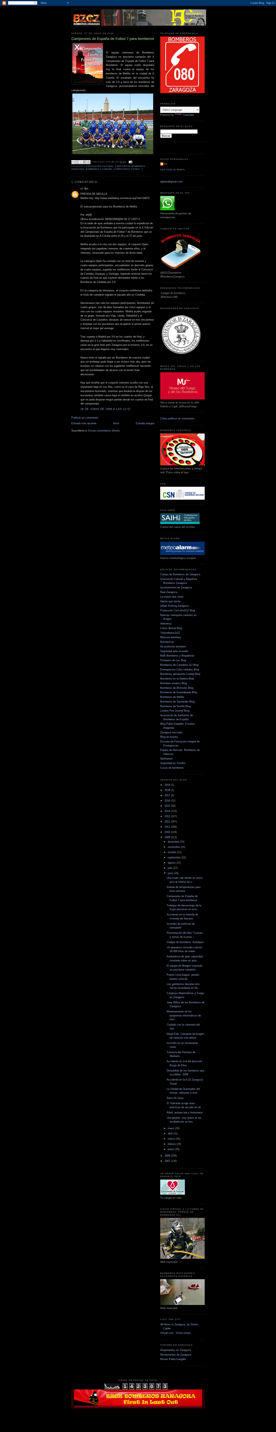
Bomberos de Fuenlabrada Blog (178, 692)
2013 (167, 816)
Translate (188, 114)
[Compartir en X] (81, 162)
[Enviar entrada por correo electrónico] (130, 162)
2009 (167, 837)
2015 (167, 805)
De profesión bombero (173, 646)
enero (171, 1149)
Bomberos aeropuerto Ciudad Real (180, 673)
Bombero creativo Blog (173, 683)
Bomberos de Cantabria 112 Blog (179, 664)
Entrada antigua (145, 423)
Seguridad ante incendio (174, 651)
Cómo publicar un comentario (177, 418)
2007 (167, 1160)
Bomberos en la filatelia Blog (177, 678)
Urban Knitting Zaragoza (174, 605)
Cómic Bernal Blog (171, 628)
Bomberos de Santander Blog (177, 701)
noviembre (174, 846)
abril (170, 1133)
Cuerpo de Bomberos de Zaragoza (180, 574)
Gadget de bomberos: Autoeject (185, 942)
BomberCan (167, 641)
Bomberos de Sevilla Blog (175, 706)
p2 (81, 188)
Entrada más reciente (83, 423)
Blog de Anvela (169, 736)
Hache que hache (170, 601)
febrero (172, 1143)
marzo (172, 1138)
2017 (167, 795)
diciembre (174, 841)
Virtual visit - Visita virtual (175, 1332)
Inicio (116, 423)
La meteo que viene (171, 596)
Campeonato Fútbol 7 (128, 169)
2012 (167, 821)
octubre (172, 852)
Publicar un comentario (84, 417)
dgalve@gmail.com (171, 181)
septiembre (174, 857)
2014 (167, 811)
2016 (167, 800)
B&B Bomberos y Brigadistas (177, 655)
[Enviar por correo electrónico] (73, 162)
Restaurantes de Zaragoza (175, 1354)
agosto (172, 862)
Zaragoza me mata (171, 732)
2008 (167, 1155)
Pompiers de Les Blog (173, 660)
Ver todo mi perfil (172, 170)
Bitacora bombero (170, 637)
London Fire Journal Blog (174, 710)
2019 (167, 784)
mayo (171, 1128)
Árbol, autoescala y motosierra (184, 1112)
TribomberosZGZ (170, 632)
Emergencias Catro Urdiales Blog (179, 669)
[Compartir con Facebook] (85, 162)
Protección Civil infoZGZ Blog (177, 610)
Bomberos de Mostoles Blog (176, 687)
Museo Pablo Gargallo (173, 1359)
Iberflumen (166, 758)
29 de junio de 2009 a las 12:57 (105, 409)
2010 (167, 832)
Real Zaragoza (168, 592)
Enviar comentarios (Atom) (104, 430)
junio (171, 873)
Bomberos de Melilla (172, 696)
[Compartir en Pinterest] (88, 162)
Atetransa (166, 623)
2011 (167, 826)
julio (170, 867)
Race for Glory (175, 1098)
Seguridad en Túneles (173, 763)
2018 (167, 790)
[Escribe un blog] (77, 162)
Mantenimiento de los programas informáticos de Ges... (184, 1015)
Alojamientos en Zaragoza (175, 1350)
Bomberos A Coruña (99, 169)
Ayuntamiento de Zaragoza (176, 587)
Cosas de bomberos (172, 767)
